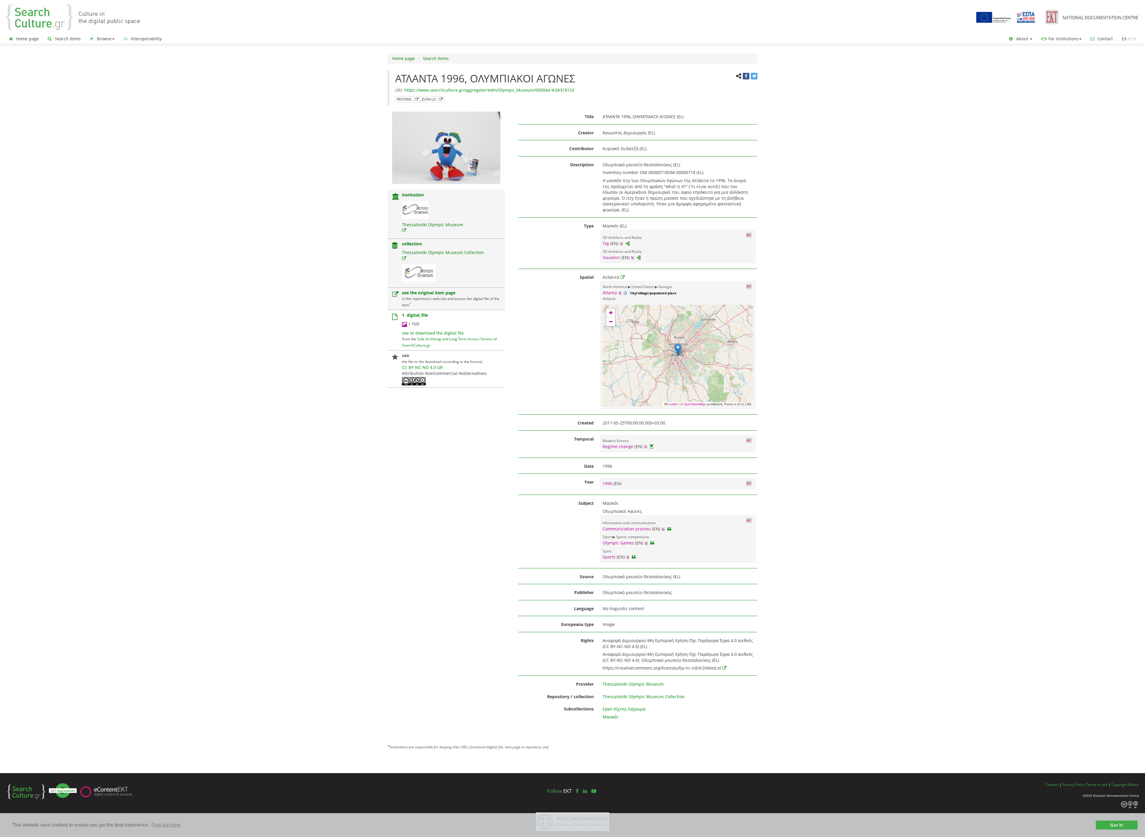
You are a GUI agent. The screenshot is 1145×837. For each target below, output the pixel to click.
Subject (586, 503)
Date (589, 466)
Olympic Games (618, 543)
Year (589, 482)
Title (589, 116)
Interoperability (145, 38)
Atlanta (610, 293)
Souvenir (611, 257)
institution (413, 195)
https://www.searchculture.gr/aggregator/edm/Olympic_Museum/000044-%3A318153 (489, 90)
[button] (678, 349)
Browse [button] (104, 38)
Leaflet (672, 404)
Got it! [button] (1116, 825)
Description (582, 164)
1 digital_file (415, 315)
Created (586, 423)
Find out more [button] (166, 824)
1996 (608, 483)
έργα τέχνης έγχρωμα (624, 709)
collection (412, 244)
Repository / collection (570, 696)
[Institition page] (395, 197)
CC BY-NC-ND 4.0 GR (422, 367)
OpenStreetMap (694, 404)
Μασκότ (610, 717)
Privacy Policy (1073, 784)
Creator (586, 133)
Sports (609, 557)
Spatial (587, 277)
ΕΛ (1124, 38)
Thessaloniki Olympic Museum (432, 224)
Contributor (581, 148)
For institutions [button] (1063, 38)
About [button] (1022, 38)
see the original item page (428, 293)
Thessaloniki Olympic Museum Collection (443, 252)
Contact (1104, 38)
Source (587, 576)
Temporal (584, 439)
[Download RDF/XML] (416, 99)
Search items (67, 38)
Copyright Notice (1125, 784)
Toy (606, 243)
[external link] (404, 230)
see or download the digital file (433, 333)
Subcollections (579, 709)
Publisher (584, 592)
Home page (27, 38)
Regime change (618, 446)
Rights (587, 640)
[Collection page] (394, 246)
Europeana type (577, 624)
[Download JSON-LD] (441, 99)
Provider (585, 684)
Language (584, 608)
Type (589, 226)
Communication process (627, 529)
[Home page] (77, 17)
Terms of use (1096, 784)
